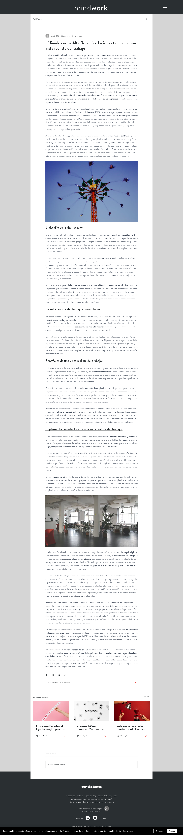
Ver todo (147, 696)
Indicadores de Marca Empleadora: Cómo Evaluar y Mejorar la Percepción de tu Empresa (90, 727)
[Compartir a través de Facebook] (46, 675)
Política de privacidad (124, 831)
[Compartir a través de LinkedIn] (59, 675)
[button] (165, 7)
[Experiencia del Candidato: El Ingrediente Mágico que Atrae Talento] (51, 711)
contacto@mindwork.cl (91, 811)
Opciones (159, 831)
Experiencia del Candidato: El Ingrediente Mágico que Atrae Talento (50, 727)
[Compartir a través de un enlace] (65, 675)
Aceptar (172, 831)
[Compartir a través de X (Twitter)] (53, 675)
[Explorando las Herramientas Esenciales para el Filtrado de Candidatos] (132, 711)
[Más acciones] (136, 35)
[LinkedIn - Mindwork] (88, 818)
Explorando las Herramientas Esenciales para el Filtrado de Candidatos (130, 727)
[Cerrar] (180, 831)
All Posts (37, 19)
